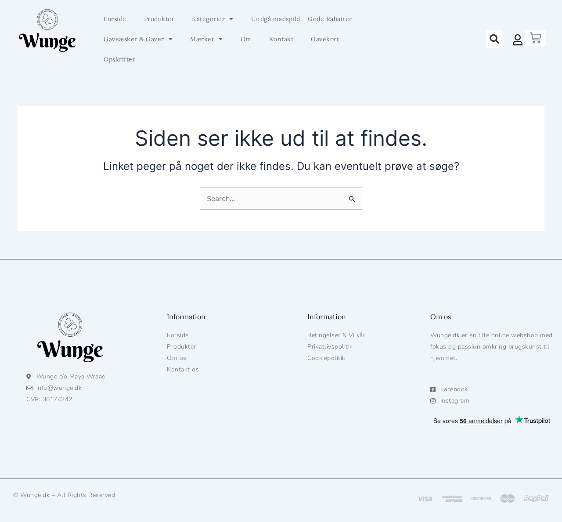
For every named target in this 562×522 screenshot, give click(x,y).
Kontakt (281, 39)
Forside (115, 19)
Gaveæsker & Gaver (134, 39)
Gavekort (325, 39)
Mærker (202, 39)
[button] (494, 39)
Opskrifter (119, 59)
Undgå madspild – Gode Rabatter (301, 19)
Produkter (159, 19)
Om (246, 39)
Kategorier (208, 19)
